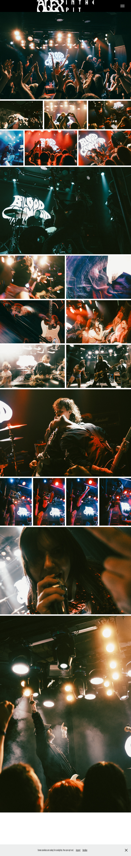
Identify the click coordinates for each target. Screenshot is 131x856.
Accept (78, 850)
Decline (85, 850)
